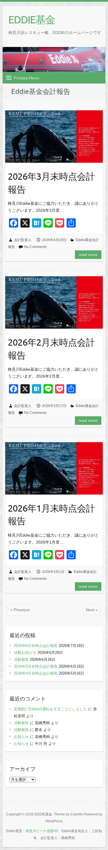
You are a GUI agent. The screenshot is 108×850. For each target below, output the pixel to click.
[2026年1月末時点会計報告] (54, 468)
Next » (92, 609)
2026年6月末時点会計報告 (36, 645)
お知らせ (21, 736)
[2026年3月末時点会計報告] (54, 136)
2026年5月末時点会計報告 (36, 666)
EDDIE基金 (31, 19)
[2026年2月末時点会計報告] (54, 302)
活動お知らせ (25, 652)
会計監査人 (22, 240)
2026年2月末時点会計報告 (51, 348)
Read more (88, 254)
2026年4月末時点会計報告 (36, 673)
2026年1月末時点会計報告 (51, 514)
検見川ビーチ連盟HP (42, 831)
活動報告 (21, 659)
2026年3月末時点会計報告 (51, 183)
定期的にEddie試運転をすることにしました (50, 709)
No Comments (35, 247)
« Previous (20, 609)
